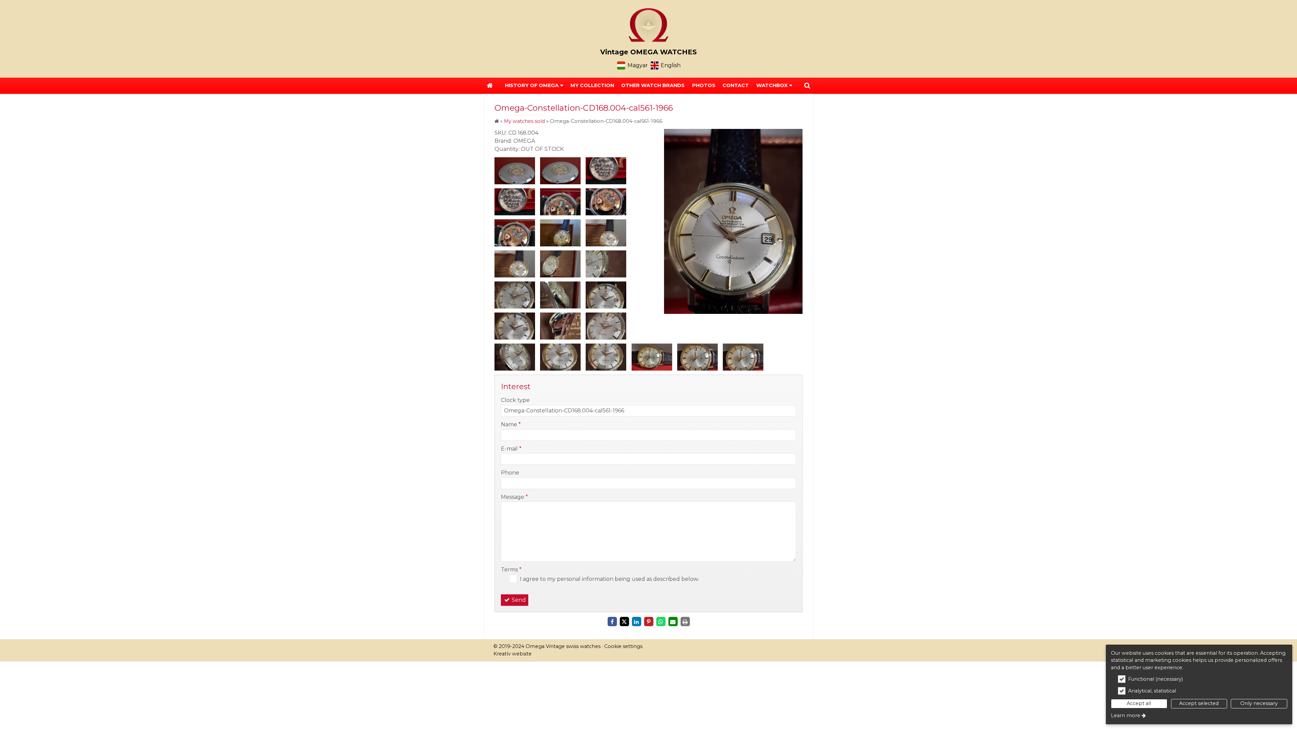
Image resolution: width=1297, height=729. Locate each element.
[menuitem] (489, 86)
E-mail (511, 449)
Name (511, 424)
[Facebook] (612, 621)
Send (518, 600)
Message (514, 497)
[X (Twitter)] (624, 621)
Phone (510, 472)
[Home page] (648, 25)
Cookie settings (623, 646)
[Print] (685, 621)
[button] (807, 86)
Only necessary (1259, 703)
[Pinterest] (648, 621)
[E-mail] (672, 621)
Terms (511, 569)
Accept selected (1199, 703)
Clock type (515, 400)
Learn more (1125, 715)
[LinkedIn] (636, 621)
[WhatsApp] (660, 621)
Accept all (1139, 703)
